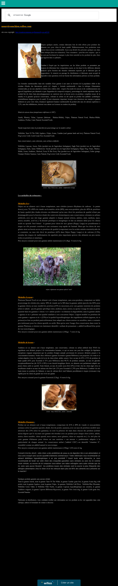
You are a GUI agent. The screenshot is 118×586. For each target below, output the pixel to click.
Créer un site (67, 582)
